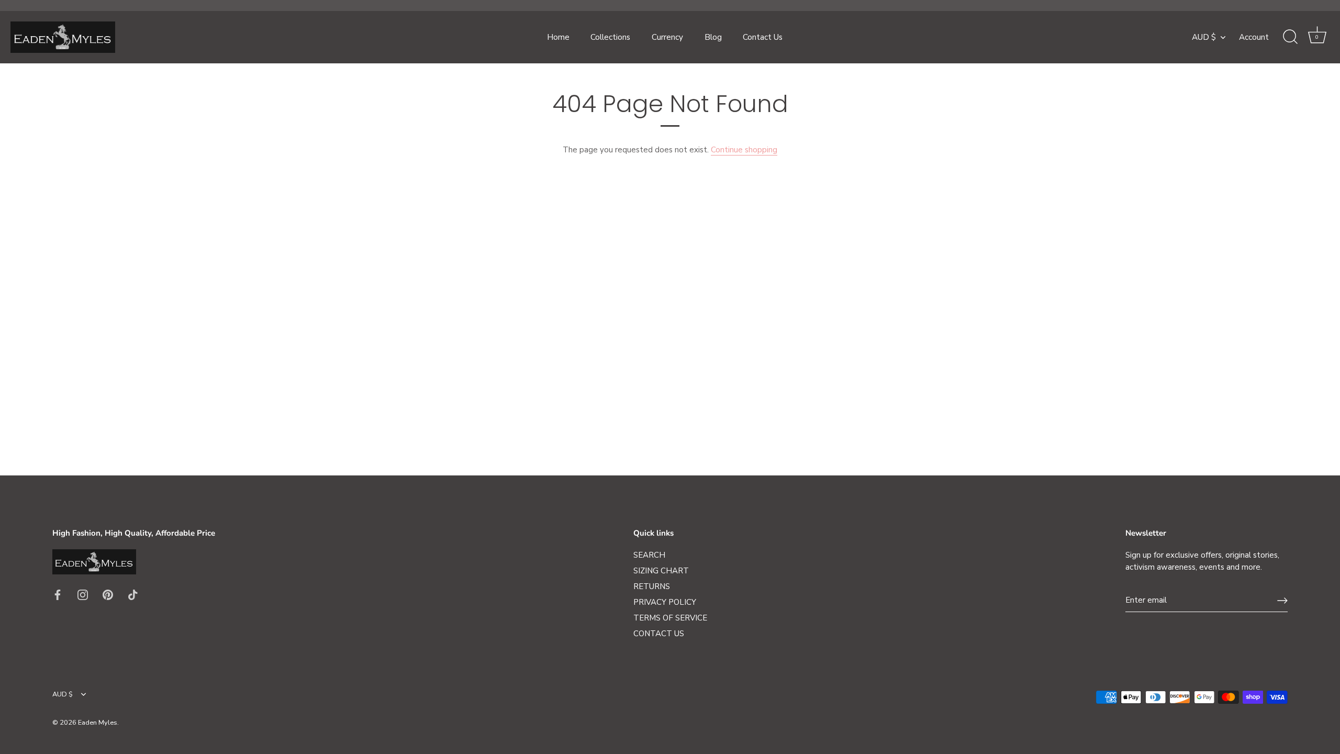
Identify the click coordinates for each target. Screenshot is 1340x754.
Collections (610, 37)
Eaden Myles (97, 722)
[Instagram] (82, 594)
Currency (667, 37)
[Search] (1290, 37)
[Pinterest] (108, 594)
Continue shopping (744, 150)
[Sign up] (1282, 600)
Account (1254, 37)
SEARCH (649, 555)
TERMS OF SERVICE (670, 618)
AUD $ (1204, 37)
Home (558, 37)
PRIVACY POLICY (664, 602)
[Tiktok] (133, 594)
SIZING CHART (661, 571)
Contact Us (763, 37)
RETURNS (651, 586)
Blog (713, 37)
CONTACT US (658, 633)
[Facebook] (57, 594)
